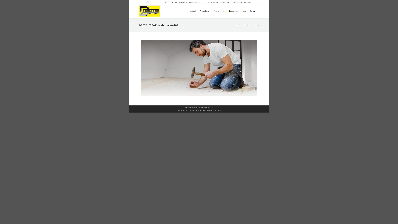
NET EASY (211, 108)
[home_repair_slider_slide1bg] (199, 68)
